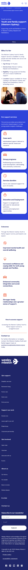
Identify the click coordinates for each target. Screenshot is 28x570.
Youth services (18, 8)
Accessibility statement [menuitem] (10, 559)
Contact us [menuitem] (5, 506)
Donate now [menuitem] (4, 416)
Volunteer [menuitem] (4, 450)
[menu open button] (26, 3)
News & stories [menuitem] (5, 485)
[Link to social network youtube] (14, 565)
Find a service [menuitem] (5, 402)
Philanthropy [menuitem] (4, 426)
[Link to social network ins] (21, 565)
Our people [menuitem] (4, 479)
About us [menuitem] (4, 469)
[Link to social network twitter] (10, 565)
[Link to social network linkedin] (18, 565)
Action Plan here (20, 544)
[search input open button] (22, 3)
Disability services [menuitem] (6, 381)
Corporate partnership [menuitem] (7, 431)
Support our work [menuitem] (7, 410)
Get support (9, 8)
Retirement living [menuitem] (5, 386)
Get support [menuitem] (5, 376)
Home (2, 8)
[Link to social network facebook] (6, 565)
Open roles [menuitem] (4, 445)
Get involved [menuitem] (6, 439)
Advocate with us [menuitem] (6, 455)
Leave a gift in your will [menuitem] (7, 421)
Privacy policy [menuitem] (7, 554)
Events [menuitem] (3, 461)
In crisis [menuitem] (4, 498)
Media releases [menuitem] (5, 490)
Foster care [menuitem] (4, 392)
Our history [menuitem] (4, 474)
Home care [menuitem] (4, 397)
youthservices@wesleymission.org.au (13, 345)
